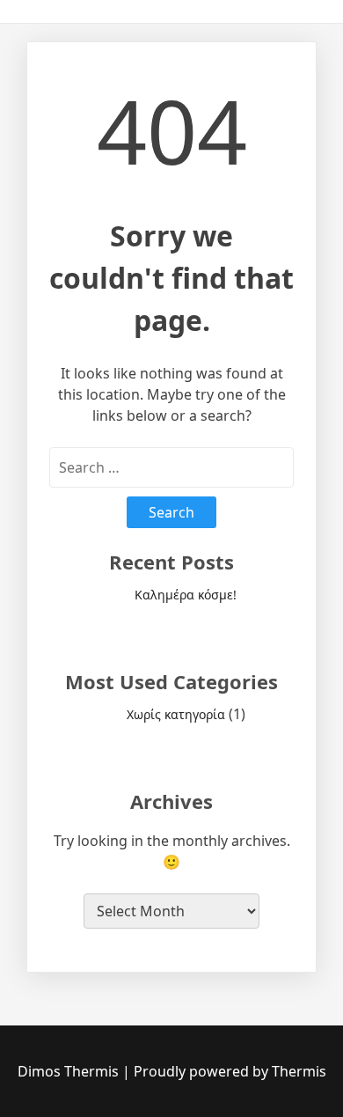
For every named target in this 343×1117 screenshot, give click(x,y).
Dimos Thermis (70, 1071)
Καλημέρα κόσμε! (186, 594)
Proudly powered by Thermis (230, 1071)
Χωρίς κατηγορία (176, 714)
